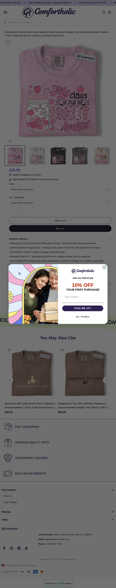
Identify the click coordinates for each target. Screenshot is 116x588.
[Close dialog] (104, 267)
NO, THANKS (83, 317)
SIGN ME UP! (82, 308)
